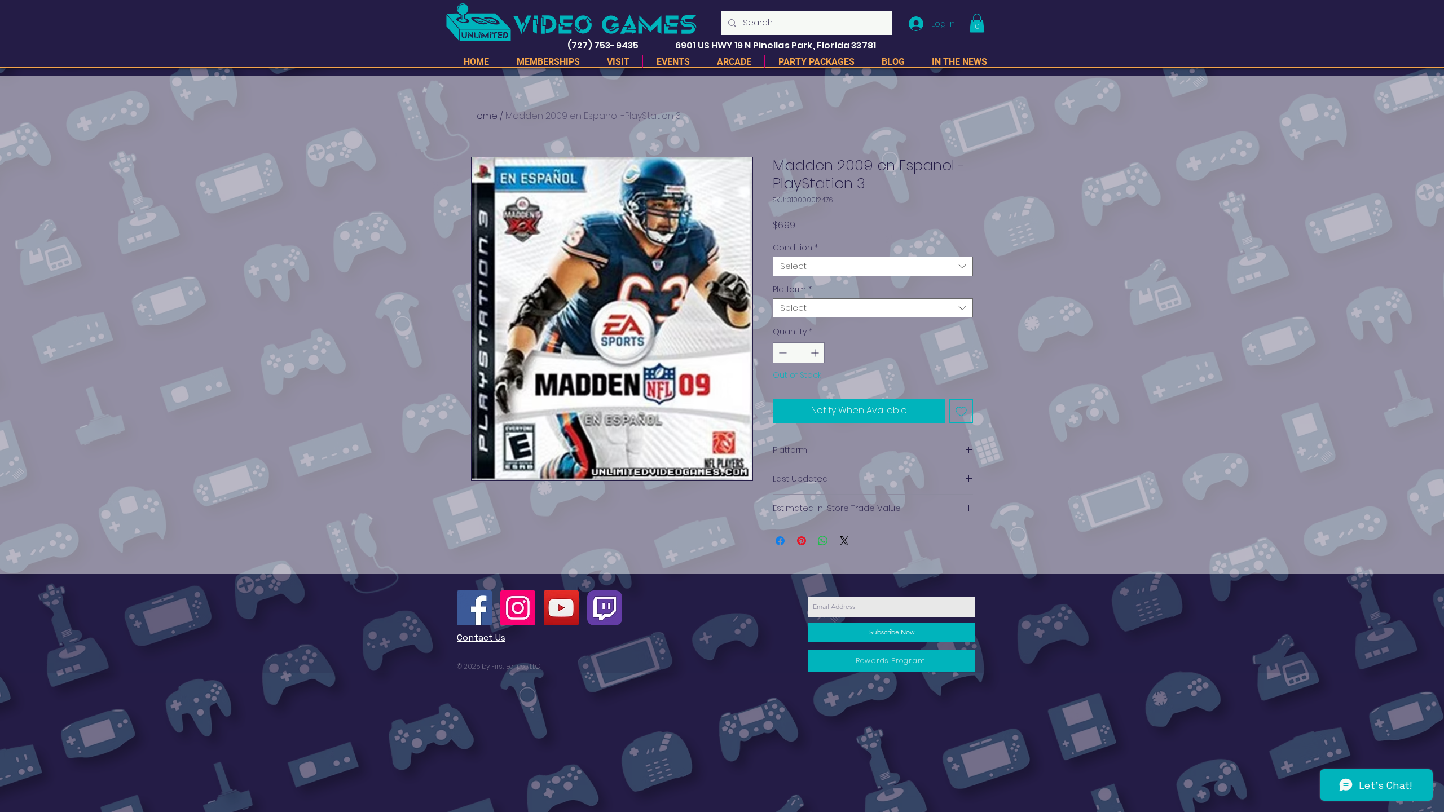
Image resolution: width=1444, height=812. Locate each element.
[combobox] (873, 266)
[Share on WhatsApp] (823, 541)
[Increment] (816, 353)
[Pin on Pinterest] (801, 541)
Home (484, 115)
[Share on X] (844, 541)
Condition (795, 248)
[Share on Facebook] (780, 541)
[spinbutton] (799, 353)
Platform (792, 289)
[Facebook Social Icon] (474, 607)
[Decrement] (781, 353)
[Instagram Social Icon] (517, 607)
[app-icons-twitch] (604, 607)
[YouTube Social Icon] (561, 607)
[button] (977, 23)
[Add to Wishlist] (961, 411)
